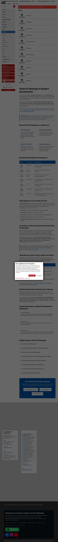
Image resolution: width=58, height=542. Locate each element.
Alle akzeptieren (32, 275)
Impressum (27, 278)
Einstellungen (39, 275)
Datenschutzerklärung (20, 278)
